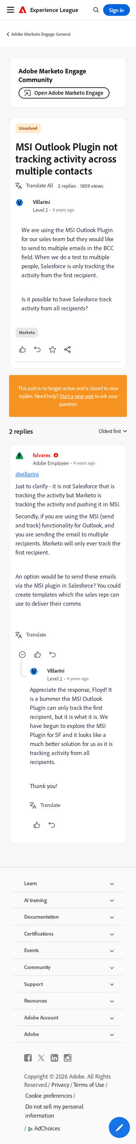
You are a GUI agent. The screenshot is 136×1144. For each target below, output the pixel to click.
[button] (39, 186)
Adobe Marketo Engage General (41, 34)
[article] (68, 556)
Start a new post (77, 396)
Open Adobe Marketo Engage (69, 92)
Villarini (41, 202)
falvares (42, 455)
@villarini (27, 474)
